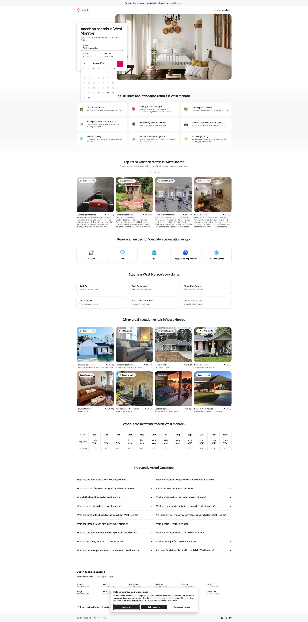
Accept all (126, 607)
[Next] (158, 172)
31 (89, 98)
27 (103, 93)
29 (113, 93)
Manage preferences (181, 607)
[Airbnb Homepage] (83, 10)
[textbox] (91, 56)
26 (99, 93)
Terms (104, 618)
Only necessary (154, 607)
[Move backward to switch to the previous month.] (85, 63)
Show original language (173, 3)
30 (85, 98)
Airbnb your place (222, 10)
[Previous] (150, 172)
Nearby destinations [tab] (85, 577)
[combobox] (102, 48)
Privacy (96, 618)
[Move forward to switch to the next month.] (112, 63)
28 (108, 93)
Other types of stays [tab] (105, 577)
